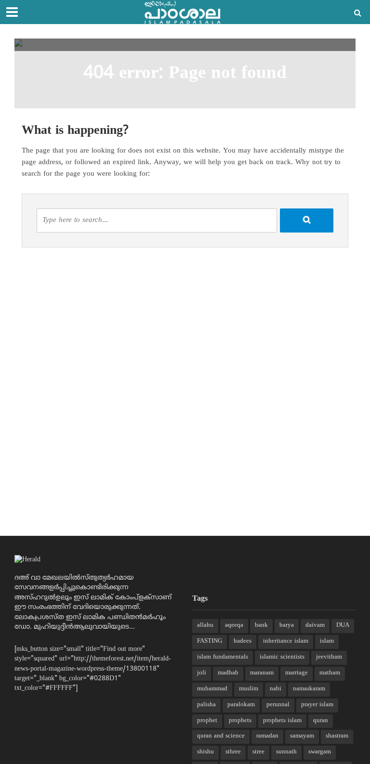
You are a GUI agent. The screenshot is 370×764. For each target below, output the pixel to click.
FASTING (209, 641)
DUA (342, 625)
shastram (337, 736)
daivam (315, 625)
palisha (206, 705)
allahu (205, 625)
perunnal (278, 705)
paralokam (241, 705)
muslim (248, 689)
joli (201, 673)
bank (261, 625)
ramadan (267, 736)
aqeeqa (234, 625)
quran (320, 721)
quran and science (221, 736)
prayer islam (317, 705)
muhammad (212, 689)
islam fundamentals (222, 657)
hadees (242, 641)
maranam (262, 673)
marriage (296, 673)
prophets (240, 721)
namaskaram (309, 689)
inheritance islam (285, 641)
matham (329, 673)
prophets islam (282, 721)
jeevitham (329, 657)
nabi (275, 689)
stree (258, 752)
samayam (302, 736)
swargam (319, 752)
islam (327, 641)
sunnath (286, 752)
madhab (228, 673)
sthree (233, 752)
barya (286, 625)
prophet (207, 721)
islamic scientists (282, 657)
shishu (205, 752)
